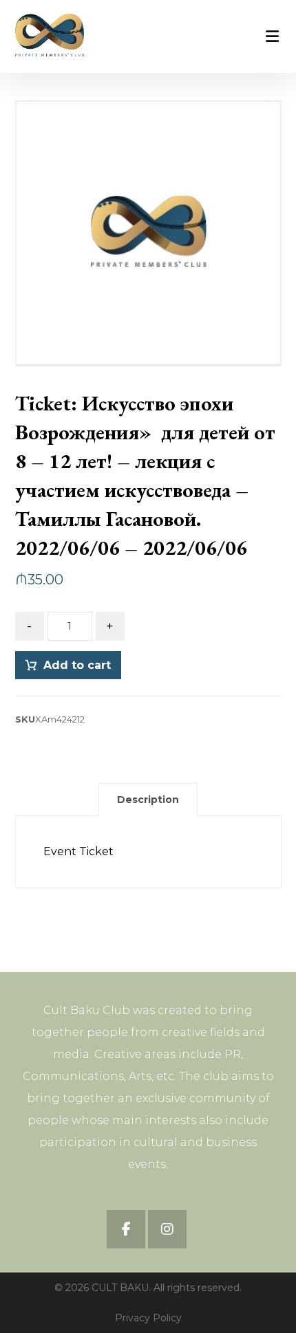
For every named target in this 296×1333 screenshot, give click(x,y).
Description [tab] (148, 799)
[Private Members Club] (49, 35)
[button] (126, 1229)
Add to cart (77, 665)
